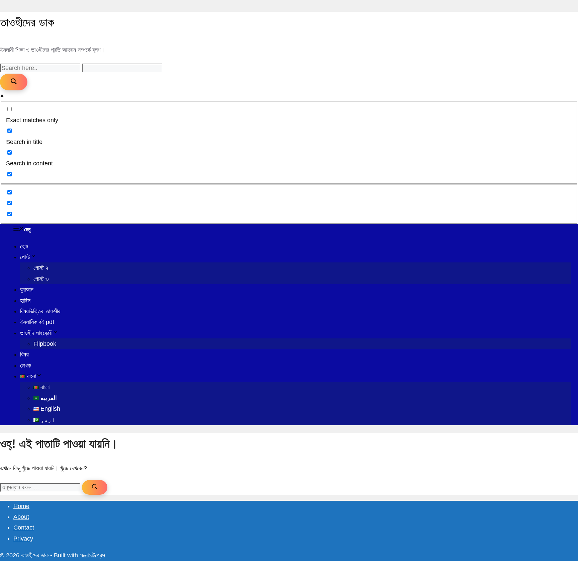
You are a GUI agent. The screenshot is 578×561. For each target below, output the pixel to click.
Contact (23, 527)
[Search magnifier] (13, 82)
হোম (24, 246)
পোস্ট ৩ (41, 278)
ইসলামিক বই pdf (37, 322)
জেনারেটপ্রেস (92, 555)
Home (21, 506)
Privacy (23, 538)
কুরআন (26, 289)
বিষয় (24, 354)
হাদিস (25, 300)
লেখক (25, 365)
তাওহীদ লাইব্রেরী (36, 333)
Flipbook (44, 343)
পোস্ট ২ (41, 267)
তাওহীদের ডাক (27, 22)
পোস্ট (25, 257)
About (21, 516)
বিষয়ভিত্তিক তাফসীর (40, 311)
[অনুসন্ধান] (94, 487)
